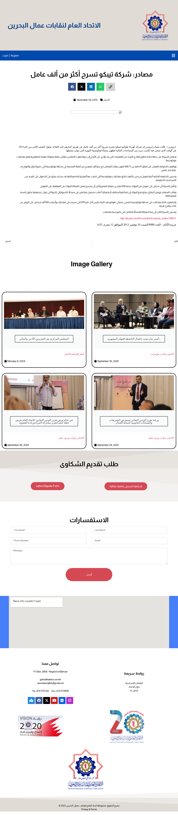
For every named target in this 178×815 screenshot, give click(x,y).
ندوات (74, 437)
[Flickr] (62, 700)
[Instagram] (69, 700)
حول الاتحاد (134, 686)
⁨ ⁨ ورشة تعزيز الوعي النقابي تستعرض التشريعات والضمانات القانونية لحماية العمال (134, 421)
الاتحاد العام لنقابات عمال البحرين (54, 25)
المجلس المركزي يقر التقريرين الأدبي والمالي (44, 338)
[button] (173, 55)
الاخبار (106, 99)
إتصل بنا (134, 690)
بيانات (164, 353)
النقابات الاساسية (134, 683)
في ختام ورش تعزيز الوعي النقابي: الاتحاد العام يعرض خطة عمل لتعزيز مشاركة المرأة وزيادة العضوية (44, 421)
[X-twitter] (46, 700)
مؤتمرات (155, 353)
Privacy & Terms (89, 809)
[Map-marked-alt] (31, 700)
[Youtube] (54, 700)
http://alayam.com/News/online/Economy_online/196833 (148, 218)
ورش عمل (64, 437)
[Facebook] (38, 700)
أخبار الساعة (78, 353)
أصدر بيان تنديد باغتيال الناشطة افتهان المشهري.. (133, 338)
